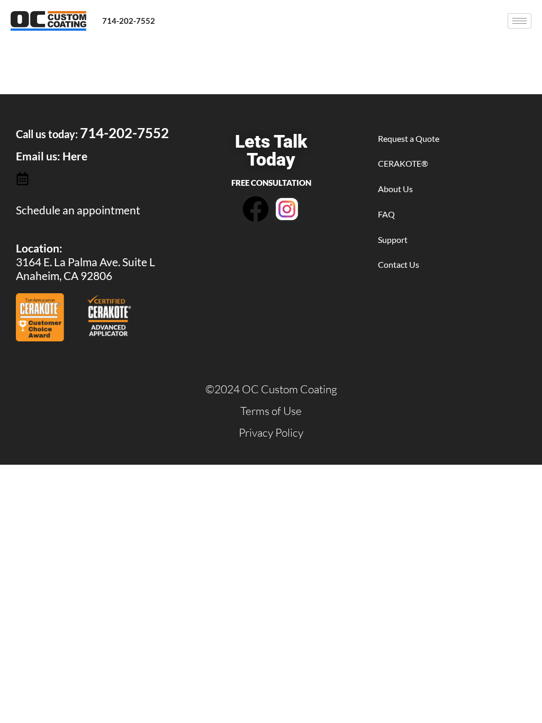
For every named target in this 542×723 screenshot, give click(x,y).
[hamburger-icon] (519, 21)
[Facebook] (255, 209)
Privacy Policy (271, 432)
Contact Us (398, 264)
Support (393, 239)
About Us (395, 189)
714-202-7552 (128, 20)
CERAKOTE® (403, 163)
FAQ (386, 214)
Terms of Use (271, 411)
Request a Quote (408, 138)
